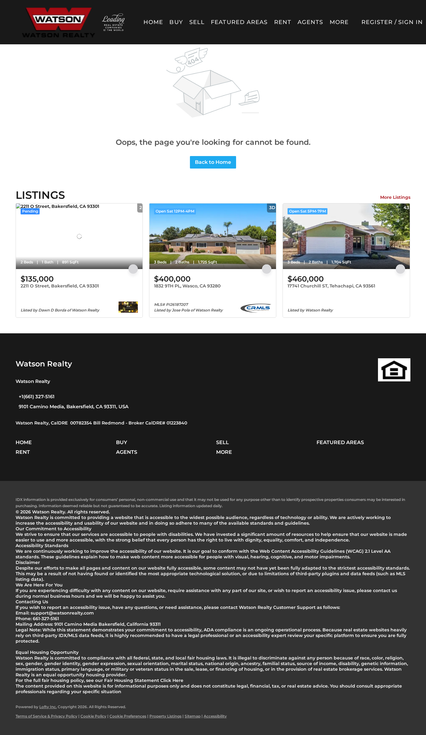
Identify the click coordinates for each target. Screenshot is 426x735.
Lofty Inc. (48, 706)
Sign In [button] (410, 22)
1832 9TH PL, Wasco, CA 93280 (187, 286)
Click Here (171, 680)
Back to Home (213, 162)
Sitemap (193, 716)
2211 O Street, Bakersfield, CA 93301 (60, 286)
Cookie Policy (93, 716)
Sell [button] (197, 22)
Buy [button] (176, 22)
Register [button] (377, 22)
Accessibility (215, 716)
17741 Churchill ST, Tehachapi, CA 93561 (331, 286)
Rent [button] (282, 22)
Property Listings (165, 716)
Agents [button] (310, 22)
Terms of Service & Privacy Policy (46, 716)
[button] (58, 22)
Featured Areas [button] (239, 22)
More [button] (339, 22)
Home (153, 22)
